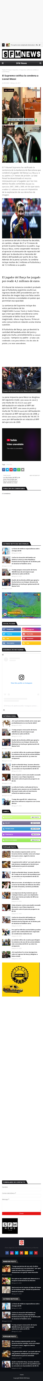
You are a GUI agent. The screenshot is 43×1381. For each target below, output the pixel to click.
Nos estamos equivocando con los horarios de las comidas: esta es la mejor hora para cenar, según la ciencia (26, 854)
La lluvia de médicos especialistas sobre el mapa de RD (25, 550)
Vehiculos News (19, 840)
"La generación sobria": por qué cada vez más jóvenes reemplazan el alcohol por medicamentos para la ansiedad (26, 864)
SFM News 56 (8, 706)
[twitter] (11, 634)
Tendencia (19, 834)
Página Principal (6, 70)
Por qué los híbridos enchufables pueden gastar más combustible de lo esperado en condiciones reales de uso (26, 932)
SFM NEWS (6, 83)
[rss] (11, 638)
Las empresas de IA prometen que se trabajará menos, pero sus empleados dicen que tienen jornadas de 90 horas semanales (25, 896)
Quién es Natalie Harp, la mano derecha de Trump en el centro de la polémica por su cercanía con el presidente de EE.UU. (26, 767)
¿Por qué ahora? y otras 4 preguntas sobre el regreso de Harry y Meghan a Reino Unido (25, 954)
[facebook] (11, 629)
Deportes (15, 70)
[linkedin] (31, 1253)
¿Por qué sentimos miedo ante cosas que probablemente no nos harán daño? (26, 722)
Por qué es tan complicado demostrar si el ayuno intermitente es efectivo (26, 1280)
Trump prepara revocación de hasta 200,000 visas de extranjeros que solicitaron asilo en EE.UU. (24, 572)
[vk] (11, 643)
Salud (19, 823)
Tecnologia (19, 829)
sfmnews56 (19, 706)
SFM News (21, 63)
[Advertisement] (21, 21)
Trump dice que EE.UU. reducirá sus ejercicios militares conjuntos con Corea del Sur (26, 801)
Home (22, 1375)
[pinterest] (31, 638)
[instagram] (31, 629)
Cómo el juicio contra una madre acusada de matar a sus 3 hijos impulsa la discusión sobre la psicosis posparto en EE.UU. (26, 778)
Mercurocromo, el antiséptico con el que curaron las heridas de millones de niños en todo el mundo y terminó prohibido (26, 885)
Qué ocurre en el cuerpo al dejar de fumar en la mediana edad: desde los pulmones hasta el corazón (26, 1289)
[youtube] (31, 634)
